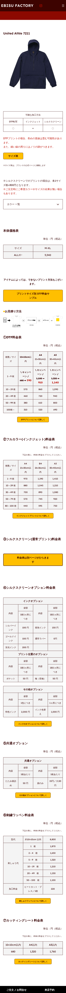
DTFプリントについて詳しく (33, 419)
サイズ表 (13, 155)
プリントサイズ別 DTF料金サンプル (33, 295)
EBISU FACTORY (17, 5)
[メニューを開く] (63, 6)
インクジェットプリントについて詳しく (33, 516)
